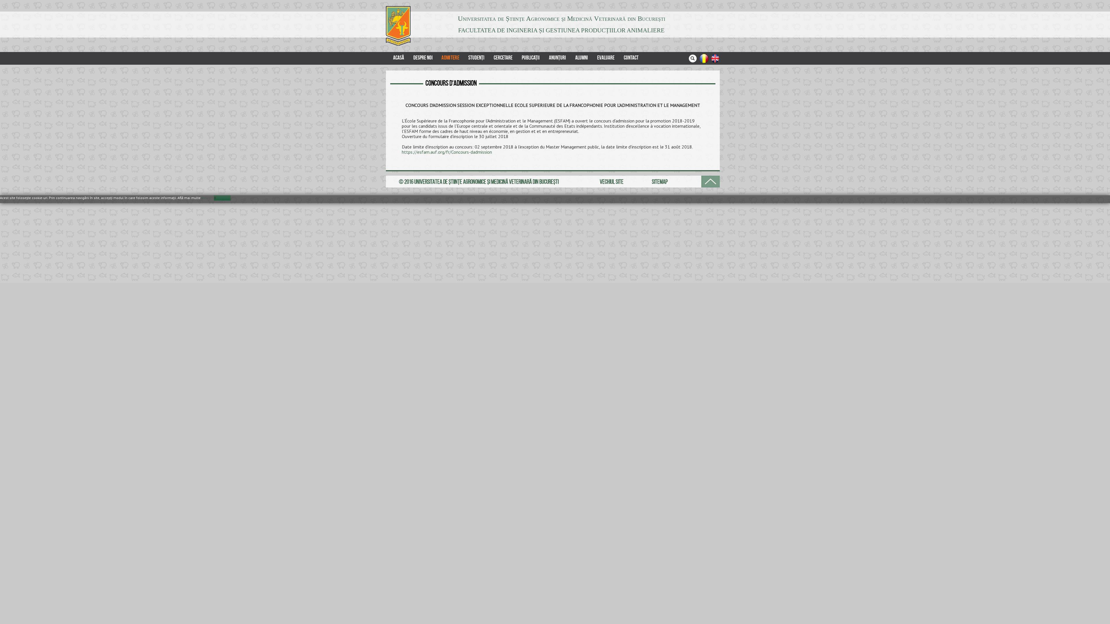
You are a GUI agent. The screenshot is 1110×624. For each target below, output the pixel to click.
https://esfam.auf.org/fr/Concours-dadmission (447, 152)
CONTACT (631, 58)
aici (204, 198)
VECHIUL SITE (612, 181)
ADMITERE (450, 57)
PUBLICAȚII (531, 58)
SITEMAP (660, 181)
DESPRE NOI (423, 58)
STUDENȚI (476, 58)
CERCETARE (503, 58)
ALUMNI (581, 58)
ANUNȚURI (557, 58)
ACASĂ (398, 58)
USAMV (399, 26)
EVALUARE (606, 58)
